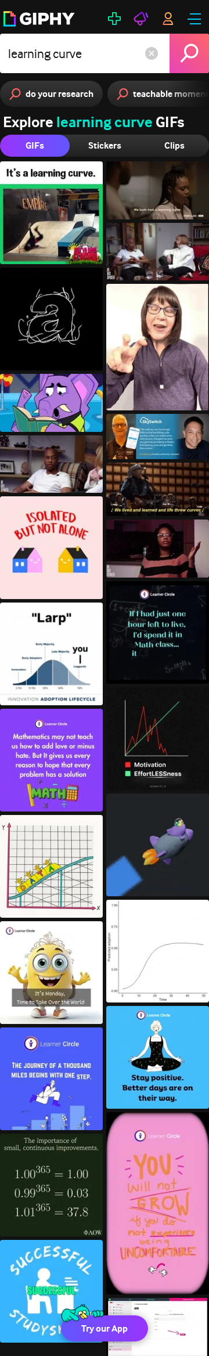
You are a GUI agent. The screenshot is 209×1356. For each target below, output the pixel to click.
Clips (174, 145)
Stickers (104, 145)
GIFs (35, 145)
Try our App (104, 1328)
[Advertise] (141, 18)
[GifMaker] (114, 18)
